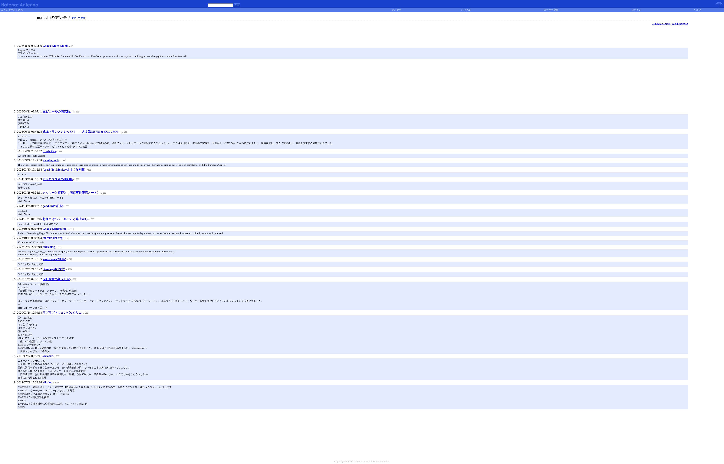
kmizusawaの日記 (54, 259)
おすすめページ (680, 23)
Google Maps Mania (55, 45)
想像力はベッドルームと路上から (65, 219)
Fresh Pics (49, 151)
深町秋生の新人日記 (56, 279)
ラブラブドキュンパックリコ (62, 312)
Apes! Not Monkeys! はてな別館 (64, 169)
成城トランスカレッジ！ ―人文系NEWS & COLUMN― (82, 131)
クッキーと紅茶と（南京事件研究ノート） (71, 192)
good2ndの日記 (53, 206)
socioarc (47, 356)
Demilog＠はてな (54, 269)
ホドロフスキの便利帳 (58, 179)
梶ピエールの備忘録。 (58, 111)
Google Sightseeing (55, 228)
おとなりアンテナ (661, 23)
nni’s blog (49, 247)
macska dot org (53, 237)
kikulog (47, 382)
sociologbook (51, 160)
